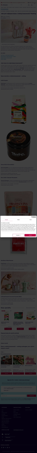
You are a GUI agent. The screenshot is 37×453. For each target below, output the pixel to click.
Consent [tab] (6, 219)
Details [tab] (18, 219)
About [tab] (31, 219)
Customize (18, 235)
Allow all (30, 235)
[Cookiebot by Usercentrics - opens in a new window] (32, 217)
